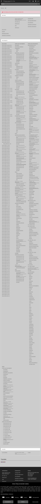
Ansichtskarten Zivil (19, 209)
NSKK (30, 161)
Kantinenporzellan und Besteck (33, 128)
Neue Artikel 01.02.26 (6, 80)
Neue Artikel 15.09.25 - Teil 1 (7, 94)
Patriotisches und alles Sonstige (33, 81)
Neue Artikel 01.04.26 (6, 74)
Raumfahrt (18, 250)
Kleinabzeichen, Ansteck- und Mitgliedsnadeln (33, 135)
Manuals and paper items (33, 233)
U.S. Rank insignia (31, 271)
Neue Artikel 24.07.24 (6, 155)
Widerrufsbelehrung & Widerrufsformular (19, 19)
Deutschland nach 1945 (20, 93)
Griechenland (31, 298)
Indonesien (31, 302)
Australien (31, 281)
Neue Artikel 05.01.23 (6, 268)
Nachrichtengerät (18, 122)
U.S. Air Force (30, 264)
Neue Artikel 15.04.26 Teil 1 (7, 69)
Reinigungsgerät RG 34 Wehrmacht (20, 273)
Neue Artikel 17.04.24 (6, 177)
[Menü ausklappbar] (1, 0)
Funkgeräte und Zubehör (19, 81)
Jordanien (31, 313)
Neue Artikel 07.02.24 (6, 192)
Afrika (30, 274)
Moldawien (31, 327)
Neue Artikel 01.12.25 (6, 83)
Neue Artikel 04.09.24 (6, 146)
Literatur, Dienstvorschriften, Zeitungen (32, 152)
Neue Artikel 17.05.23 (6, 238)
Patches (30, 238)
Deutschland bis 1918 (20, 54)
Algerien (30, 278)
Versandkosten (30, 22)
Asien (30, 279)
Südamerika (31, 353)
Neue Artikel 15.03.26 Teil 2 (7, 77)
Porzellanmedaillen (19, 230)
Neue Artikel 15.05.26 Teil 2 (7, 63)
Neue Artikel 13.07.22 (6, 275)
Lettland (30, 321)
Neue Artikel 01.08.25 (6, 103)
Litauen (30, 322)
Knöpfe (17, 224)
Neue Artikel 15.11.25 (6, 85)
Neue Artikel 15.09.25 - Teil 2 (7, 95)
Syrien (30, 354)
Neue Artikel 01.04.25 (6, 120)
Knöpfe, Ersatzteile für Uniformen (33, 65)
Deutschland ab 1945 (20, 57)
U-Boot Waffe (31, 197)
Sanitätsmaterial (32, 170)
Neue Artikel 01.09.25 (6, 99)
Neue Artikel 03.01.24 (6, 197)
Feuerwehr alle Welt (19, 74)
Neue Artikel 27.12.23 (6, 199)
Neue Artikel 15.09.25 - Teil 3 (7, 97)
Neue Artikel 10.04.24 (6, 179)
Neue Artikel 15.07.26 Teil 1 (7, 49)
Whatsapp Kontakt (5, 33)
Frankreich (31, 296)
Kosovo (30, 316)
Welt (17, 95)
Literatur (30, 215)
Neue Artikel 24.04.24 (6, 175)
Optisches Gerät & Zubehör (20, 134)
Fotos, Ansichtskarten (20, 70)
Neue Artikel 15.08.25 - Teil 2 (7, 102)
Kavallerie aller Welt (19, 102)
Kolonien (17, 225)
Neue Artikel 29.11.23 (6, 202)
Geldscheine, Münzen (20, 222)
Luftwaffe (31, 156)
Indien (30, 301)
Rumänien (31, 339)
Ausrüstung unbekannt (19, 46)
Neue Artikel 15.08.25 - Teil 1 (7, 100)
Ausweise (31, 96)
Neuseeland (31, 330)
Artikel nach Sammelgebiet (7, 368)
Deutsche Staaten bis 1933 (21, 161)
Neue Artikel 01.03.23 (6, 255)
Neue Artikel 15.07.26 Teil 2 (7, 51)
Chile (30, 290)
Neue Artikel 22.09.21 (6, 286)
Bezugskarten (18, 212)
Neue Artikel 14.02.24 (6, 191)
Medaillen (18, 168)
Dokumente (31, 108)
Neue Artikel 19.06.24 (6, 163)
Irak (29, 304)
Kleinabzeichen (32, 214)
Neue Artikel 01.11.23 (6, 205)
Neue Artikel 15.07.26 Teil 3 (7, 52)
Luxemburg (31, 324)
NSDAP (30, 159)
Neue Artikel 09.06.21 (6, 289)
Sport (17, 236)
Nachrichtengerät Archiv (20, 128)
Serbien (30, 347)
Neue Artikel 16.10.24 (6, 137)
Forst (17, 219)
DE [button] (29, 1)
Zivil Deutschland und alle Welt (21, 137)
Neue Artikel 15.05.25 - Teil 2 (7, 115)
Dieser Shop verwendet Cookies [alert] (20, 484)
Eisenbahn (18, 216)
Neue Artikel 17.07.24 (6, 157)
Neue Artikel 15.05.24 (6, 171)
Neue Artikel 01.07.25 (6, 109)
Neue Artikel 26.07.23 (6, 223)
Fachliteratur (17, 63)
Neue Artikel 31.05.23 (6, 235)
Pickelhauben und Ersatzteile (32, 84)
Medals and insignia (32, 235)
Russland (30, 341)
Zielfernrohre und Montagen (19, 275)
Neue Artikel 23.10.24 (6, 135)
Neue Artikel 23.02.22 (6, 282)
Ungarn (30, 361)
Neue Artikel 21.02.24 (6, 189)
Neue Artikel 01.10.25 (6, 92)
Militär (17, 49)
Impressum (17, 27)
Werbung (18, 242)
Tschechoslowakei (32, 356)
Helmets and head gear (33, 232)
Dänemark (31, 291)
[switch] (3, 497)
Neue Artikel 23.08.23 (6, 217)
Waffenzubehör (17, 270)
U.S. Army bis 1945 (31, 226)
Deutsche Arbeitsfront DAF (34, 103)
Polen (30, 336)
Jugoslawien (31, 314)
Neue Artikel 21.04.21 (6, 291)
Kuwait (30, 319)
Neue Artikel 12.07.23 (6, 226)
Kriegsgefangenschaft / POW (20, 115)
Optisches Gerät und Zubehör (33, 163)
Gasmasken (17, 89)
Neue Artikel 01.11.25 (6, 86)
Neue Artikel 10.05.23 (6, 240)
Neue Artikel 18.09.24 (6, 142)
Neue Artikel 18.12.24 (6, 131)
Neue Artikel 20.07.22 (6, 274)
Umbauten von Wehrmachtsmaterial (33, 221)
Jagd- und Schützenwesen (21, 245)
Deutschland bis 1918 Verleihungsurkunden (20, 158)
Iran (30, 305)
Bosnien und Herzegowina (34, 285)
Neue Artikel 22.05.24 (6, 169)
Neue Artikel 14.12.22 (6, 271)
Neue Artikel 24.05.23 (6, 237)
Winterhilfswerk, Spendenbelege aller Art (33, 188)
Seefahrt (17, 235)
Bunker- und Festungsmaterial (32, 102)
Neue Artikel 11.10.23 (6, 206)
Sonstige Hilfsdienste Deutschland (20, 200)
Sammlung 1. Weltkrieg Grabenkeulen (19, 187)
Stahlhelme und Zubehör (19, 254)
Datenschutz (17, 23)
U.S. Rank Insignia (6, 442)
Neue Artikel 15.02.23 (6, 258)
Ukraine (30, 359)
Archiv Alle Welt (19, 150)
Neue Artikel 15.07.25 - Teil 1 (7, 105)
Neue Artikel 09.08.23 (6, 220)
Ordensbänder (19, 160)
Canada (30, 288)
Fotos (30, 60)
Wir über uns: (17, 21)
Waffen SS (31, 198)
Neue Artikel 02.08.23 (6, 222)
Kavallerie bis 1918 (19, 99)
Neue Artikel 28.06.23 (6, 229)
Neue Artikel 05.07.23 (6, 228)
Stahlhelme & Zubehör (7, 414)
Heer (30, 124)
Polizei (16, 171)
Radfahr (17, 232)
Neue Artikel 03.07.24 (6, 160)
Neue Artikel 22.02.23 (6, 257)
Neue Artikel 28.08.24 (6, 148)
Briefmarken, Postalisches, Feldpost (21, 215)
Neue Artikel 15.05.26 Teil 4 (7, 66)
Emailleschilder (19, 218)
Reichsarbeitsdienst (32, 169)
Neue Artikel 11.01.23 (6, 266)
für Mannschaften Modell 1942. (19, 453)
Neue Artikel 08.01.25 (6, 129)
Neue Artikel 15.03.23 (6, 252)
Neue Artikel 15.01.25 (6, 128)
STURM (29, 452)
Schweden (31, 344)
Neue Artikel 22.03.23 (6, 251)
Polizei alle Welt (19, 173)
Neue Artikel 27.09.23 (6, 209)
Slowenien (31, 350)
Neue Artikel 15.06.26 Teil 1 (7, 55)
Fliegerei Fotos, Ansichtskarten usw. (32, 56)
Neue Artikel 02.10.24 (6, 139)
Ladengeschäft (30, 18)
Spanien (30, 351)
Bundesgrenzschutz (32, 205)
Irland (30, 307)
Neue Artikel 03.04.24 (6, 180)
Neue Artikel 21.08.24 (6, 149)
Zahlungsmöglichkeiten (32, 20)
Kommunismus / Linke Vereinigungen (33, 138)
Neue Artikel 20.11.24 (7, 143)
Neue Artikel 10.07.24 (6, 159)
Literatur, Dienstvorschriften (32, 74)
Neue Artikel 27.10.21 (6, 285)
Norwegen (31, 333)
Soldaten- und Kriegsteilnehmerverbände (21, 164)
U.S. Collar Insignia (31, 266)
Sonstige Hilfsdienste (18, 194)
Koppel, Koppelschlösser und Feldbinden (33, 69)
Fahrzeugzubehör (32, 111)
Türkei (30, 357)
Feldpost (16, 64)
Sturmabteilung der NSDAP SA (34, 179)
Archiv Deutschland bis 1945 (20, 148)
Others (30, 236)
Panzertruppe (31, 194)
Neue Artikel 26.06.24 (6, 162)
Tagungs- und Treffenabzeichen (32, 182)
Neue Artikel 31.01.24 (6, 194)
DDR (30, 208)
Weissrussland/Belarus (33, 362)
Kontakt (3, 31)
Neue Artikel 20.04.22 (6, 278)
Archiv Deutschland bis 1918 (20, 146)
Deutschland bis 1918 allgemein (20, 155)
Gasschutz (31, 123)
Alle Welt (17, 61)
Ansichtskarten (19, 207)
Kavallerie (31, 63)
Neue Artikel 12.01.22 (6, 283)
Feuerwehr (17, 69)
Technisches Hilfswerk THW (21, 201)
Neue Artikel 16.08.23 (6, 218)
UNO (16, 269)
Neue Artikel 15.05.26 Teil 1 (7, 62)
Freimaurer (18, 221)
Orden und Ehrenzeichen (33, 78)
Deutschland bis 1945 (20, 55)
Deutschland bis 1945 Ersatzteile (20, 60)
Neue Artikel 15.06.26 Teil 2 (7, 57)
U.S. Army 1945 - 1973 (32, 239)
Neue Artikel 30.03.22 (6, 280)
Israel (30, 308)
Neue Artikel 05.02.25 (6, 126)
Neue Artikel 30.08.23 (6, 215)
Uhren (17, 238)
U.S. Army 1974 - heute (32, 252)
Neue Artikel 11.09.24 (6, 145)
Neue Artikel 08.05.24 (6, 172)
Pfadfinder (18, 228)
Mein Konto (4, 29)
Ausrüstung (31, 48)
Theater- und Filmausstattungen (18, 266)
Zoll (17, 179)
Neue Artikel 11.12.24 (6, 132)
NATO (16, 133)
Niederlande (31, 331)
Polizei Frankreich (19, 176)
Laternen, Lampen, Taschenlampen (32, 149)
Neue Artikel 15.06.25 (6, 111)
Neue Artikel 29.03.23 (6, 249)
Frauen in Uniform (18, 80)
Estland (30, 293)
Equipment (31, 230)
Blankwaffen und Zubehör (19, 52)
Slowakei (30, 348)
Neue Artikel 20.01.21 (6, 295)
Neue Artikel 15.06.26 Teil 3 (7, 59)
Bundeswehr (31, 206)
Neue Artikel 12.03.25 (6, 122)
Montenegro (31, 328)
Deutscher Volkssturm (33, 105)
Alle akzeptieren (8, 501)
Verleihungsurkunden (33, 88)
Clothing (30, 229)
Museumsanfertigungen (20, 267)
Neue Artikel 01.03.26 (6, 79)
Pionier (30, 195)
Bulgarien (31, 287)
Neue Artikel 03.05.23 (6, 242)
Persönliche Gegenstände (33, 167)
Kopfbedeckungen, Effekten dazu (34, 141)
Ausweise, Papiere (32, 49)
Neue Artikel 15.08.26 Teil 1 (7, 45)
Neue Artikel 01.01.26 (6, 82)
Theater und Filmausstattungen (6, 416)
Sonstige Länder (32, 364)
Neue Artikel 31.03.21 (6, 294)
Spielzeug (31, 174)
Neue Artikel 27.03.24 (6, 182)
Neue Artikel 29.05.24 (6, 168)
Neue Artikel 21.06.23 (6, 231)
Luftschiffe (18, 246)
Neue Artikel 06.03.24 (6, 186)
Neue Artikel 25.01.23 (6, 263)
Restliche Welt (30, 273)
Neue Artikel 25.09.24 (6, 140)
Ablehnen (22, 501)
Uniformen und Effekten (33, 87)
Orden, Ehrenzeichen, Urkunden (33, 166)
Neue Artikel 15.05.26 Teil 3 (7, 65)
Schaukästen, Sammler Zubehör (19, 193)
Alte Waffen (17, 45)
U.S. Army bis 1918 (31, 224)
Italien (30, 310)
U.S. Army (18, 86)
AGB (15, 25)
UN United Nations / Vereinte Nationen (19, 240)
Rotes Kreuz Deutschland (20, 185)
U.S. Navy (29, 270)
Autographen (17, 48)
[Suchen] (39, 4)
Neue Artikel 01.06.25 (6, 112)
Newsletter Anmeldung (32, 24)
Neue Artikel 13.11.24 (6, 134)
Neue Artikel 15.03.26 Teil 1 (7, 75)
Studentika (18, 251)
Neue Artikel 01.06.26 (6, 60)
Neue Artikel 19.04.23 (6, 245)
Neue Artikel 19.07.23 (6, 225)
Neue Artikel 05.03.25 (6, 123)
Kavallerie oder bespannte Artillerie (19, 98)
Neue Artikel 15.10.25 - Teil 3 (7, 91)
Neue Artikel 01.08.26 (6, 48)
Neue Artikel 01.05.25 (6, 117)
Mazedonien (31, 325)
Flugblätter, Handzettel (19, 75)
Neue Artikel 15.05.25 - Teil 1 (7, 114)
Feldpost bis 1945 (19, 67)
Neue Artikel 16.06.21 (6, 288)
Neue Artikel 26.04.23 (6, 243)
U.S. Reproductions (32, 227)
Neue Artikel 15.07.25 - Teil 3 (7, 108)
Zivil (17, 51)
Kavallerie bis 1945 (19, 101)
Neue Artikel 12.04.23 (6, 246)
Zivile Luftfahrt (18, 243)
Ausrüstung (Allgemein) (33, 94)
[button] (33, 1)
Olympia (17, 248)
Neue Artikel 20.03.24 (6, 183)
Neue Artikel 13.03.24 (6, 185)
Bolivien (30, 284)
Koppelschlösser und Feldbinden (18, 105)
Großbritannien (32, 299)
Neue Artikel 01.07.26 (6, 54)
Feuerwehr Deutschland (20, 72)
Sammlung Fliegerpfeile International (19, 190)
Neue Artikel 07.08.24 (6, 152)
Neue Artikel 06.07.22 (6, 277)
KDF (30, 133)
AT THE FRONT (4, 452)
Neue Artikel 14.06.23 (6, 232)
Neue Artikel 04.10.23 (6, 208)
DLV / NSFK (31, 106)
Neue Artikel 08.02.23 (6, 260)
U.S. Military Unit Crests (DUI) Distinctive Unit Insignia (33, 268)
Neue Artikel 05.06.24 (6, 166)
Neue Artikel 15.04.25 (6, 119)
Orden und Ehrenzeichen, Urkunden (19, 153)
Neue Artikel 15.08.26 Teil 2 (7, 46)
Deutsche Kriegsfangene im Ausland (20, 118)
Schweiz (30, 345)
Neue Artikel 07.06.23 (6, 234)
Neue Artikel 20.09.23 (6, 211)
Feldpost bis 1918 (19, 66)
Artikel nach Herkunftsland (7, 421)
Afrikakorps (31, 189)
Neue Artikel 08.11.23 (6, 203)
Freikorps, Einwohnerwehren (32, 118)
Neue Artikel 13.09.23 (6, 212)
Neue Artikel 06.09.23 (6, 214)
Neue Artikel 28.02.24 (6, 188)
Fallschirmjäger (32, 191)
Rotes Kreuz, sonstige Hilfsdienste (19, 182)
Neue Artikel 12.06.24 (6, 165)
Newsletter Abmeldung (32, 26)
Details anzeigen (35, 501)
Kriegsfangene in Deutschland (19, 120)
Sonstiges (16, 253)
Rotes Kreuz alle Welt (20, 183)
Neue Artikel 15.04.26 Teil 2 (7, 71)
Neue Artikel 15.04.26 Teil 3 (7, 72)
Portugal (30, 337)
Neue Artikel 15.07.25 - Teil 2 (7, 106)
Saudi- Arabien (31, 342)
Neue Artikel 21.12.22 (6, 269)
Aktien (17, 204)
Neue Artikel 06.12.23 (6, 200)
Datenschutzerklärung (4, 494)
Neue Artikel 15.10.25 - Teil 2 (7, 89)
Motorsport (18, 227)
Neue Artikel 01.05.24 (6, 174)
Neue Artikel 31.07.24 (6, 154)
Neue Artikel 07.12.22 (6, 272)
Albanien (30, 276)
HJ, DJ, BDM (31, 126)
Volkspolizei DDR (19, 178)
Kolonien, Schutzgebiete (33, 67)
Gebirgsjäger (31, 192)
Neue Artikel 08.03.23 (6, 254)
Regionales (18, 233)
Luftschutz (31, 154)
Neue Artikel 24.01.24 (6, 195)
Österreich (31, 334)
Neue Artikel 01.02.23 (6, 262)
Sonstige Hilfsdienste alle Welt (20, 197)
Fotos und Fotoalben (32, 116)
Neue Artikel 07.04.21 (6, 292)
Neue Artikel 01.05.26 (6, 68)
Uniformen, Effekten (32, 183)
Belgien (30, 282)
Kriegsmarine (31, 145)
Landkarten (31, 71)
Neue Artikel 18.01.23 (6, 265)
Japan (30, 311)
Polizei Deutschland (19, 175)
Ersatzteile (31, 109)
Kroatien (30, 317)
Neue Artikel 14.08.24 (6, 151)
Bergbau (17, 210)
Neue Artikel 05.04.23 (6, 248)
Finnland (30, 294)
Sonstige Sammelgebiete (19, 203)
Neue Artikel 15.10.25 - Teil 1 (7, 88)
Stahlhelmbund (32, 175)
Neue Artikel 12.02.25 (6, 125)
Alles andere (18, 206)
